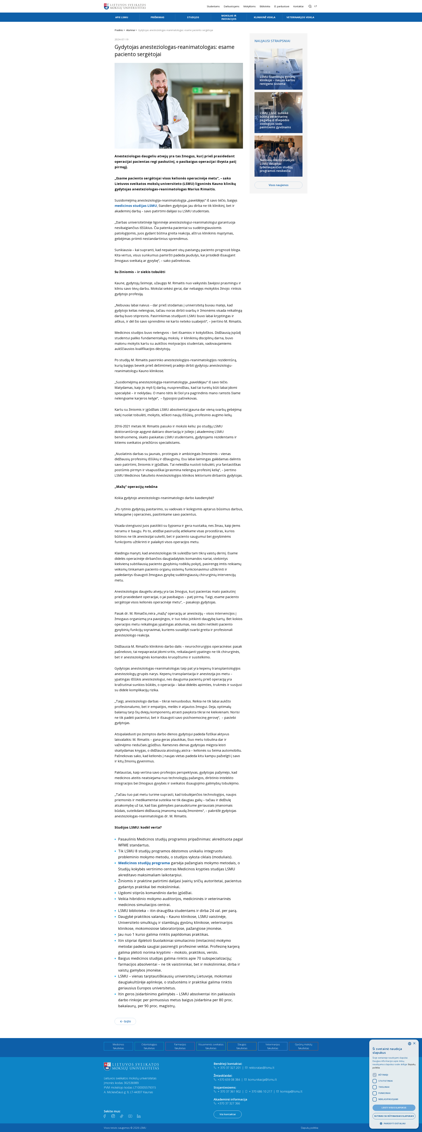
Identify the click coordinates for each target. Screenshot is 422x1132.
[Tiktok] (122, 1116)
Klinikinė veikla (264, 17)
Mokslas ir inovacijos (228, 17)
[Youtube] (130, 1116)
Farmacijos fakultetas (180, 1046)
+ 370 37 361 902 (229, 1091)
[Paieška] (310, 6)
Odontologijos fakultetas (149, 1046)
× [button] (414, 1043)
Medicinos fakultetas (118, 1046)
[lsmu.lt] (125, 6)
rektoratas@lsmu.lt (261, 1068)
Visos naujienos (278, 185)
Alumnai (130, 30)
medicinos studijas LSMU (136, 205)
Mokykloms (249, 6)
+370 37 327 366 (229, 1103)
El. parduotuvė (281, 6)
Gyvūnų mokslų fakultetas (303, 1046)
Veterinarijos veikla (300, 17)
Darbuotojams (231, 6)
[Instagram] (113, 1116)
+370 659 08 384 (229, 1079)
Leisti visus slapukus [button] (394, 1107)
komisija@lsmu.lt (291, 1091)
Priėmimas (157, 17)
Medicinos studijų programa (144, 862)
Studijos (193, 17)
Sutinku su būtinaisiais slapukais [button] (394, 1116)
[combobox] (409, 1043)
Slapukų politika (309, 1127)
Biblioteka (265, 6)
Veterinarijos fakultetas (273, 1046)
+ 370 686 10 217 (260, 1091)
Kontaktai (298, 6)
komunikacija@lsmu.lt (262, 1079)
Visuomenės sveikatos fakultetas (211, 1046)
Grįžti (127, 1021)
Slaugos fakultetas (241, 1046)
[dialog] (394, 1084)
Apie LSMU (121, 17)
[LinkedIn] (139, 1116)
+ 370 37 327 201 (229, 1068)
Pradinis (119, 30)
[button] (394, 1123)
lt (316, 6)
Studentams (213, 6)
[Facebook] (104, 1116)
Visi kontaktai (228, 1114)
